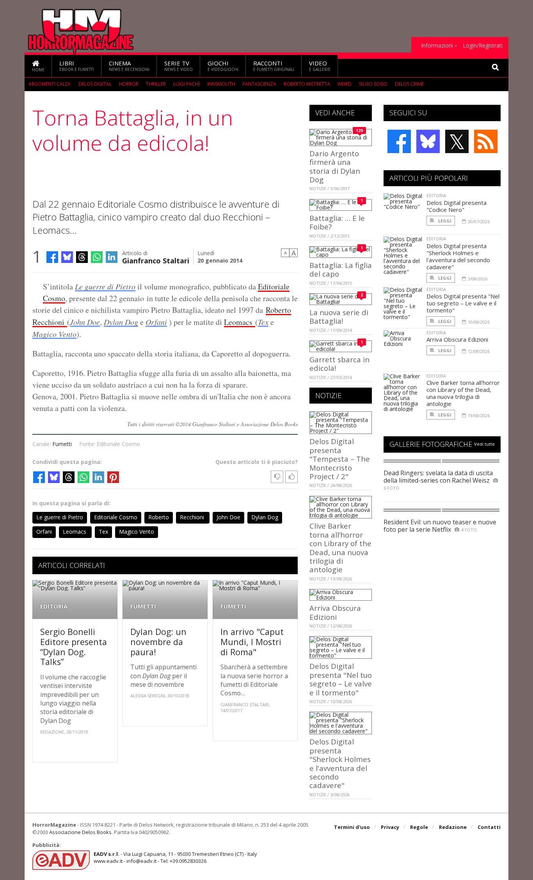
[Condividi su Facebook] (52, 257)
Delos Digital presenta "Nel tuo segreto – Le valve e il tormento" (340, 679)
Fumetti (62, 444)
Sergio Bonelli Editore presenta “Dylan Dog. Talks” (73, 646)
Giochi (223, 65)
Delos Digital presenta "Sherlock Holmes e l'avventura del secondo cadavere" (340, 763)
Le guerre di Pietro (105, 286)
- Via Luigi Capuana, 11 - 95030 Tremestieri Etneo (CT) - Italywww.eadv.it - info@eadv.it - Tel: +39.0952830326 (175, 857)
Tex (263, 322)
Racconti (273, 65)
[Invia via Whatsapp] (96, 257)
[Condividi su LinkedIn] (111, 257)
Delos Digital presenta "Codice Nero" (456, 206)
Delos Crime (409, 84)
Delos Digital (95, 84)
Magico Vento (54, 334)
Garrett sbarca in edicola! (339, 363)
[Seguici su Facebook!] (399, 141)
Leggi (444, 221)
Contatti (489, 827)
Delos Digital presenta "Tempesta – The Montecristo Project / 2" (339, 458)
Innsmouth (221, 84)
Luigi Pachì (186, 84)
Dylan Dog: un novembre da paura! (158, 641)
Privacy (390, 827)
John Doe (85, 322)
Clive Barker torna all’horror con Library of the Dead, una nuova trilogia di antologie (340, 547)
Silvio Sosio (373, 84)
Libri (76, 65)
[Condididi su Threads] (82, 257)
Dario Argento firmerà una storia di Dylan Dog (334, 166)
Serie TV (178, 65)
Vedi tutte (484, 444)
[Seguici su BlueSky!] (428, 141)
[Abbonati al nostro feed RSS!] (486, 141)
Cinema (129, 65)
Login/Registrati (483, 45)
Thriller (156, 84)
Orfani (156, 322)
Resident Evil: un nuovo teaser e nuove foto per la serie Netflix (440, 526)
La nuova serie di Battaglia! (338, 316)
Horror (129, 84)
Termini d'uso (352, 827)
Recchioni (49, 322)
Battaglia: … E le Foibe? (337, 222)
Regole (419, 827)
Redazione (453, 827)
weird (345, 84)
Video (319, 65)
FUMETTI (143, 606)
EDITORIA (54, 606)
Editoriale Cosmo (115, 517)
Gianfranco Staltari (155, 260)
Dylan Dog (121, 322)
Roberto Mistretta (307, 84)
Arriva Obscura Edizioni (335, 612)
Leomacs (239, 322)
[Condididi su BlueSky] (67, 257)
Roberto (278, 310)
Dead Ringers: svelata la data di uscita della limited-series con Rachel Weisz (438, 477)
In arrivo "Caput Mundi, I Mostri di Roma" (252, 641)
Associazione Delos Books (80, 832)
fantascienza (259, 84)
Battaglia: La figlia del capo (340, 269)
